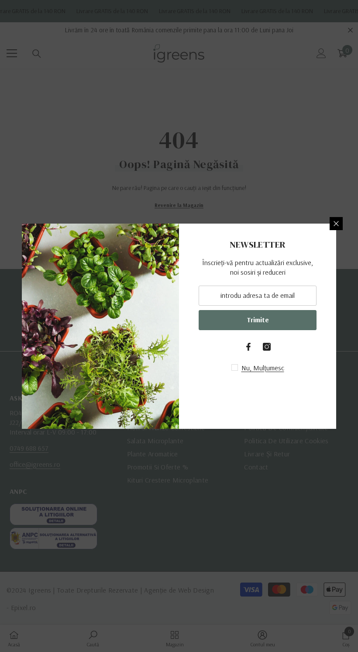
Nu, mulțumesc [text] (262, 367)
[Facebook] (248, 347)
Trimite (258, 319)
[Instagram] (267, 347)
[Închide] (336, 223)
